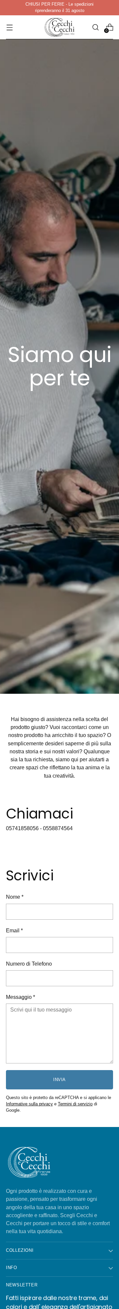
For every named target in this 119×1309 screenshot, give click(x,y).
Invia (59, 1079)
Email (14, 930)
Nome (14, 897)
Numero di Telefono (29, 964)
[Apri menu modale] (9, 27)
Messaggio (20, 997)
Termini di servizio (75, 1104)
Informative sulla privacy (29, 1104)
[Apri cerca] (95, 27)
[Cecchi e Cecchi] (59, 27)
